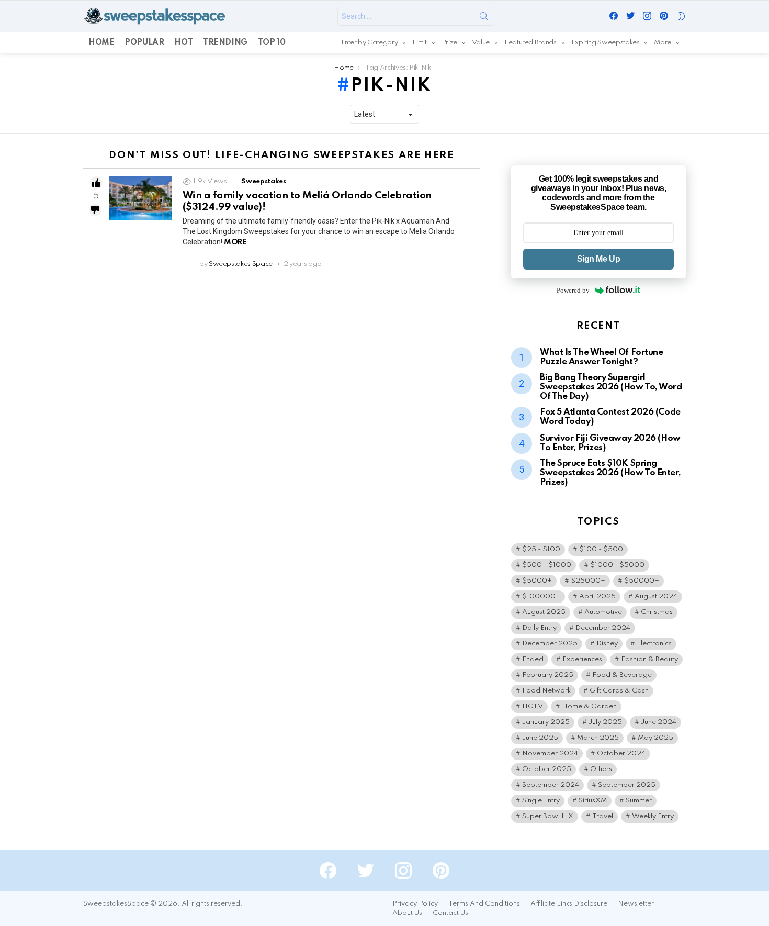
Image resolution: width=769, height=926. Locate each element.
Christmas (657, 612)
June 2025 (540, 737)
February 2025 (547, 675)
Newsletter (636, 903)
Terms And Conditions (484, 903)
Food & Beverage (622, 675)
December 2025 (550, 643)
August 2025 (544, 612)
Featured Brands (530, 42)
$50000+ (641, 580)
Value (481, 42)
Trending (225, 43)
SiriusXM (593, 800)
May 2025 (655, 737)
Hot (183, 43)
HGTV (532, 706)
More (662, 42)
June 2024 (658, 722)
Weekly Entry (653, 816)
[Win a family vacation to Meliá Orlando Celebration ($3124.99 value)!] (140, 198)
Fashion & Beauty (649, 659)
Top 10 (271, 43)
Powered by (573, 290)
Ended (533, 659)
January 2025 (546, 722)
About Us (407, 913)
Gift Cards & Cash (619, 690)
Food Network (546, 690)
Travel (602, 816)
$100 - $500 (601, 549)
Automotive (603, 612)
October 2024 (621, 753)
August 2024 (656, 596)
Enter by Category (369, 42)
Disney (607, 643)
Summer (639, 800)
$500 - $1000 (546, 565)
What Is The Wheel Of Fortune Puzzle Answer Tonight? (601, 357)
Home (101, 43)
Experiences (582, 659)
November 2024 (550, 753)
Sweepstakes (263, 181)
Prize (449, 42)
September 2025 (626, 785)
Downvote (95, 210)
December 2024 (602, 627)
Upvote (96, 182)
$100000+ (541, 596)
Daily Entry (539, 627)
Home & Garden (589, 706)
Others (601, 769)
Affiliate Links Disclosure (568, 903)
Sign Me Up (598, 258)
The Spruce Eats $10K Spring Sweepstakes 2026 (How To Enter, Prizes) (610, 473)
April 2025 (597, 596)
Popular (144, 43)
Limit (419, 42)
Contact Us (450, 913)
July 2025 (605, 722)
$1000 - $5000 (617, 565)
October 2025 (546, 769)
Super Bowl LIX (547, 816)
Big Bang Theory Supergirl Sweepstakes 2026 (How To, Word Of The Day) (611, 387)
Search (483, 18)
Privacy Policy (415, 903)
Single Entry (541, 800)
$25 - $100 (541, 549)
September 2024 (550, 785)
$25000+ (588, 580)
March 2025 (598, 737)
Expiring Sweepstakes (605, 42)
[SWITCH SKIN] (681, 16)
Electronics (654, 643)
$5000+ (537, 580)
